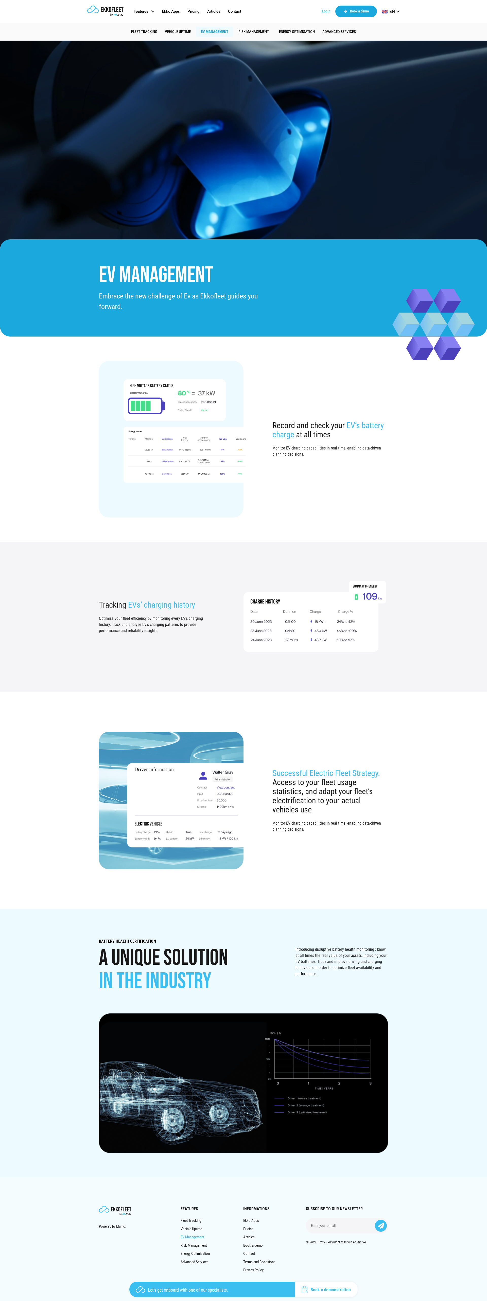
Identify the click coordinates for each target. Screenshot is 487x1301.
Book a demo (253, 1245)
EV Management (214, 31)
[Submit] (381, 1226)
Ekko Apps (251, 1220)
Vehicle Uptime (178, 31)
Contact (249, 1253)
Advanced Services (339, 31)
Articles (249, 1237)
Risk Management (253, 31)
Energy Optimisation (297, 31)
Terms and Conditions (259, 1262)
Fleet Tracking (144, 31)
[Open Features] (152, 11)
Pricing (248, 1229)
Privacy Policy (253, 1270)
